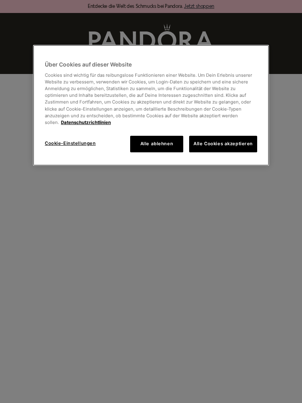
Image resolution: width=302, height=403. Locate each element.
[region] (151, 105)
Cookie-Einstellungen (70, 143)
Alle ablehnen (156, 143)
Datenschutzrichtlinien (86, 122)
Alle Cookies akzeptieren (223, 143)
